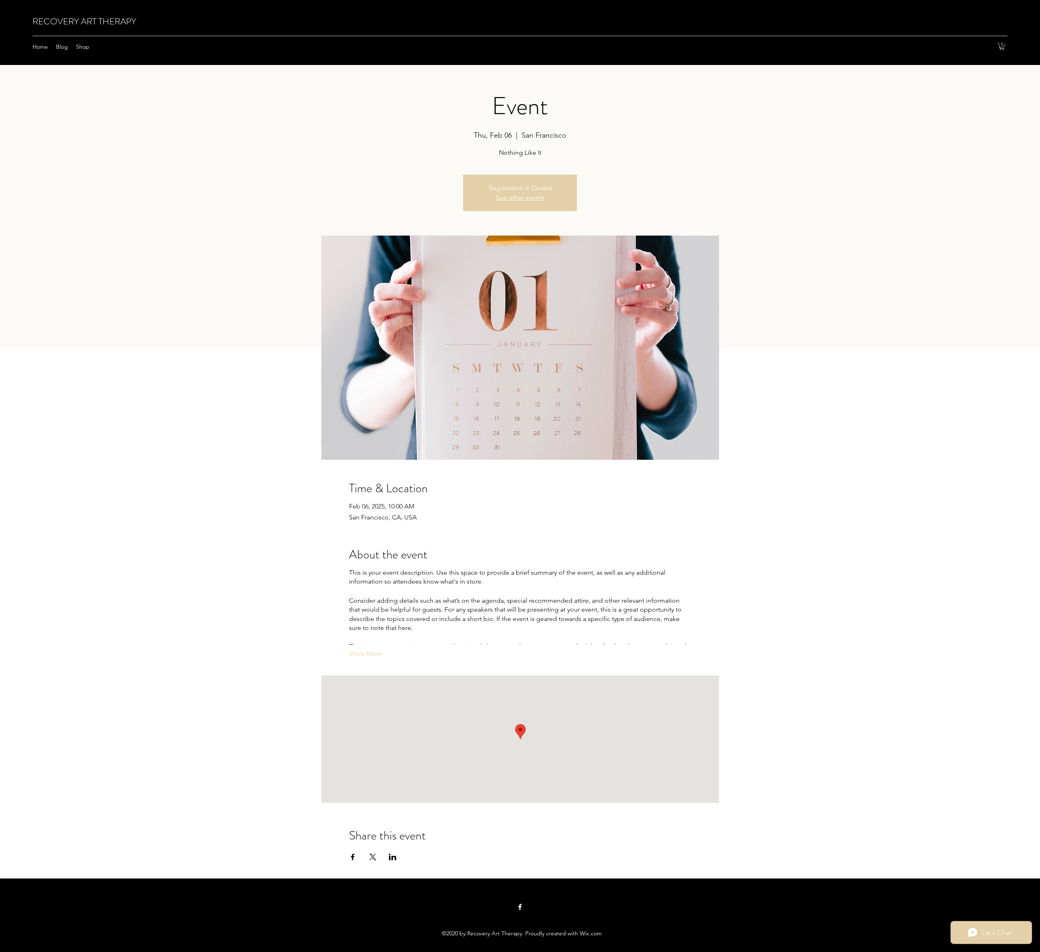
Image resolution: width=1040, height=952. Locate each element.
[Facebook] (520, 907)
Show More (365, 654)
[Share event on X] (373, 857)
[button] (1002, 46)
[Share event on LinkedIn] (392, 857)
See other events (520, 197)
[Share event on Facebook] (353, 857)
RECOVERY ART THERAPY (84, 21)
